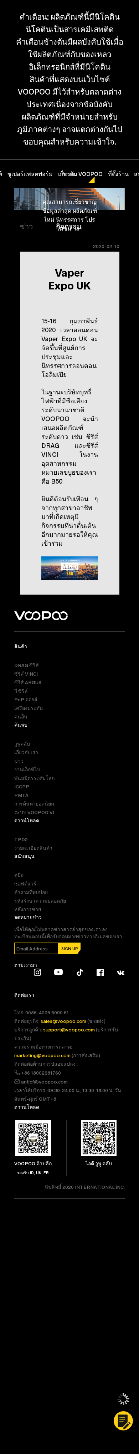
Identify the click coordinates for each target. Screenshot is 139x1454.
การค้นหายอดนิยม (34, 804)
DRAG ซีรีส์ (26, 665)
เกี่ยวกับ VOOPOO (80, 173)
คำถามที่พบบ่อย (31, 892)
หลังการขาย (27, 909)
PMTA (21, 795)
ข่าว (27, 226)
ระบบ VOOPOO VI (34, 812)
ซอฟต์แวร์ (25, 883)
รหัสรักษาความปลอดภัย (40, 901)
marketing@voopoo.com (43, 1055)
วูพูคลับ (22, 744)
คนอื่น (20, 716)
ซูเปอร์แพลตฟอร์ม (30, 173)
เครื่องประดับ (28, 708)
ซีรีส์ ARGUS (27, 682)
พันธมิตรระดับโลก (34, 778)
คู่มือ (19, 875)
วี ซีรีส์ (21, 691)
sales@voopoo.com (64, 1021)
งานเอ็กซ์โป (27, 769)
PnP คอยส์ (25, 699)
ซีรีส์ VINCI (26, 674)
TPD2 (21, 839)
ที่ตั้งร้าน (118, 173)
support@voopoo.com (69, 1029)
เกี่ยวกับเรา (26, 752)
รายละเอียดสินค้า (33, 848)
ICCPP (21, 786)
